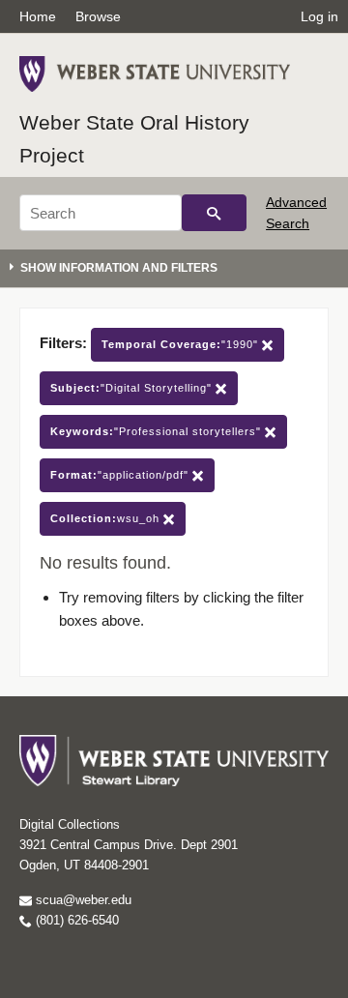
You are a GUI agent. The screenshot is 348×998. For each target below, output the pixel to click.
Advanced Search (296, 212)
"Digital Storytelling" (133, 388)
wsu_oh (106, 518)
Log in (319, 16)
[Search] (214, 212)
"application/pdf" (121, 475)
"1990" (182, 344)
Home (37, 16)
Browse (98, 16)
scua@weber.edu (81, 900)
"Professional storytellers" (157, 431)
